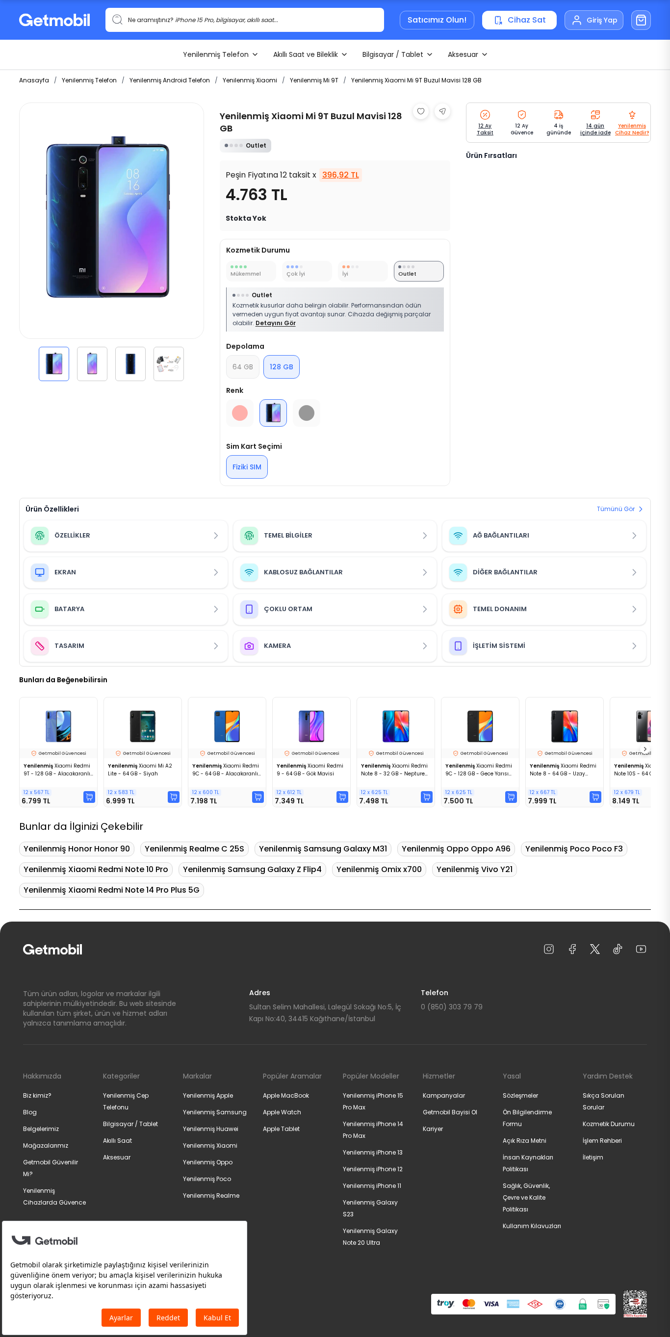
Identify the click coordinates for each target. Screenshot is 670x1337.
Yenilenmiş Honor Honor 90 (77, 848)
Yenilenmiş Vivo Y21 (475, 869)
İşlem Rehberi (602, 1140)
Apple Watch (282, 1112)
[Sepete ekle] (89, 797)
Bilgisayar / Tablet (392, 54)
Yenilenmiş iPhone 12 (373, 1169)
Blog (30, 1112)
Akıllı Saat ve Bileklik (305, 54)
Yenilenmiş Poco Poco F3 (574, 848)
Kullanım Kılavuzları (532, 1226)
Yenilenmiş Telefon (216, 54)
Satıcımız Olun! (437, 20)
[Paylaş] (442, 111)
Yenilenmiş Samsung (215, 1112)
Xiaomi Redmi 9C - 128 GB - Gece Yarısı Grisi (478, 770)
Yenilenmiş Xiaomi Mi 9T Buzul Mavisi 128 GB (416, 80)
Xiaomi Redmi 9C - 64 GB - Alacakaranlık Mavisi (226, 770)
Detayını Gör (276, 323)
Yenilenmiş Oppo (207, 1162)
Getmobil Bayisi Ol (450, 1112)
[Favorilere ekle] (421, 111)
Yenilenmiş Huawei (210, 1129)
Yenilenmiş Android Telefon (169, 80)
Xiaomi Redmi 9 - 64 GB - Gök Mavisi (310, 769)
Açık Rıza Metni (524, 1140)
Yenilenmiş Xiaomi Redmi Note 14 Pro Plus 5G (112, 890)
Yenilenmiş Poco (207, 1179)
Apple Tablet (281, 1129)
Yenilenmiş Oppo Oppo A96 (456, 848)
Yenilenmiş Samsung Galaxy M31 (323, 848)
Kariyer (433, 1129)
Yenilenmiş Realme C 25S (194, 848)
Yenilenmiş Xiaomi (250, 80)
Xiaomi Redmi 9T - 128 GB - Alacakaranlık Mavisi (58, 770)
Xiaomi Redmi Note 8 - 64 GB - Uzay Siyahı (563, 770)
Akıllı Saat (117, 1140)
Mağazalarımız (45, 1145)
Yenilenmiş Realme (211, 1195)
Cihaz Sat (527, 20)
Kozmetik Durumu (609, 1124)
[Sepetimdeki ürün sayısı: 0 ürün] (641, 20)
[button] (54, 364)
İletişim (593, 1157)
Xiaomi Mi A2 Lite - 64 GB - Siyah (140, 769)
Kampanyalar (444, 1095)
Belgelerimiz (41, 1129)
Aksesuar (463, 54)
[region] (111, 242)
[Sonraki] (645, 749)
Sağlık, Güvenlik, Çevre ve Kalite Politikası (526, 1197)
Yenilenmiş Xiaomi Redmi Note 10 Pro (96, 869)
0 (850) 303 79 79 (452, 1007)
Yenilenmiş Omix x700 (379, 869)
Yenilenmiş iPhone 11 (372, 1186)
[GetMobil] (54, 20)
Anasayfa (34, 80)
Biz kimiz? (37, 1095)
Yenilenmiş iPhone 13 (373, 1152)
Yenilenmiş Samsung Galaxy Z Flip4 (252, 869)
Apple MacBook (286, 1095)
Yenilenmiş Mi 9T (314, 80)
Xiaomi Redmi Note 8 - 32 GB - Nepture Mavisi (394, 770)
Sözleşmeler (520, 1095)
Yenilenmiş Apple (208, 1095)
